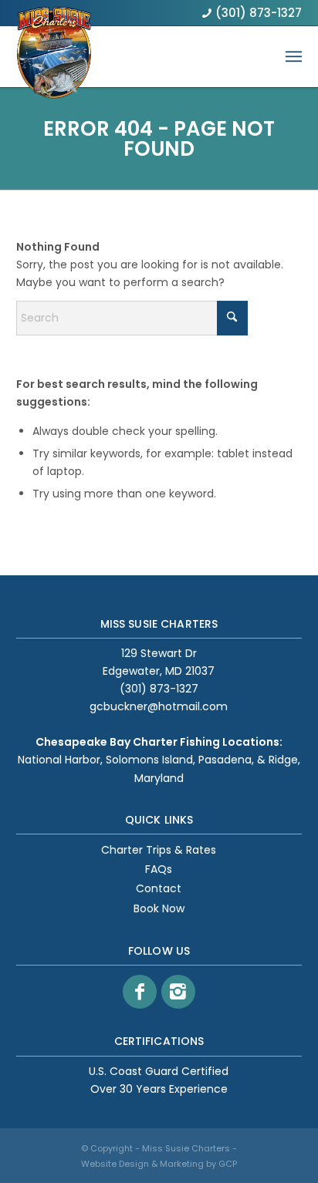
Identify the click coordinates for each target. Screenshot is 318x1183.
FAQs (158, 869)
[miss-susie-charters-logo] (54, 65)
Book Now (159, 908)
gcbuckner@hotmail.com (159, 706)
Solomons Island (149, 759)
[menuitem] (294, 56)
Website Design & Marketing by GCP (159, 1164)
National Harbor (59, 759)
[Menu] (294, 56)
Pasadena (225, 759)
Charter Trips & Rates (158, 850)
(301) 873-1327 (258, 13)
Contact (158, 888)
